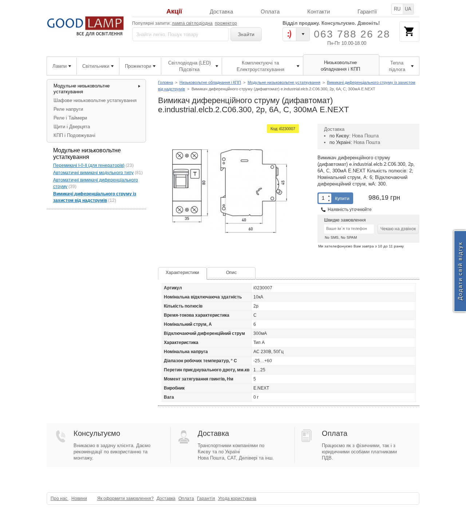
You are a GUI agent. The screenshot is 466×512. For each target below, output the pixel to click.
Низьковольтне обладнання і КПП (210, 82)
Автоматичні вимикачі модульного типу (93, 172)
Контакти (318, 11)
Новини (79, 498)
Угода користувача (237, 498)
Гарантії (367, 11)
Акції (174, 11)
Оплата (270, 11)
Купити (342, 198)
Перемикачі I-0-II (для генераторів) (89, 165)
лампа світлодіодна (192, 23)
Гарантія (206, 498)
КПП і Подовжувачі (74, 135)
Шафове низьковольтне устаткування (95, 100)
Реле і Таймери (70, 118)
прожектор (226, 23)
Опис (231, 272)
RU (397, 9)
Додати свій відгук (460, 271)
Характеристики (182, 272)
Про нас (59, 498)
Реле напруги (68, 109)
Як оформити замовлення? (125, 498)
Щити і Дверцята (72, 126)
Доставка (221, 11)
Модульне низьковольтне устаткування (284, 82)
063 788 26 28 (352, 34)
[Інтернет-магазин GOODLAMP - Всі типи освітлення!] (86, 26)
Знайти (246, 34)
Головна (165, 82)
